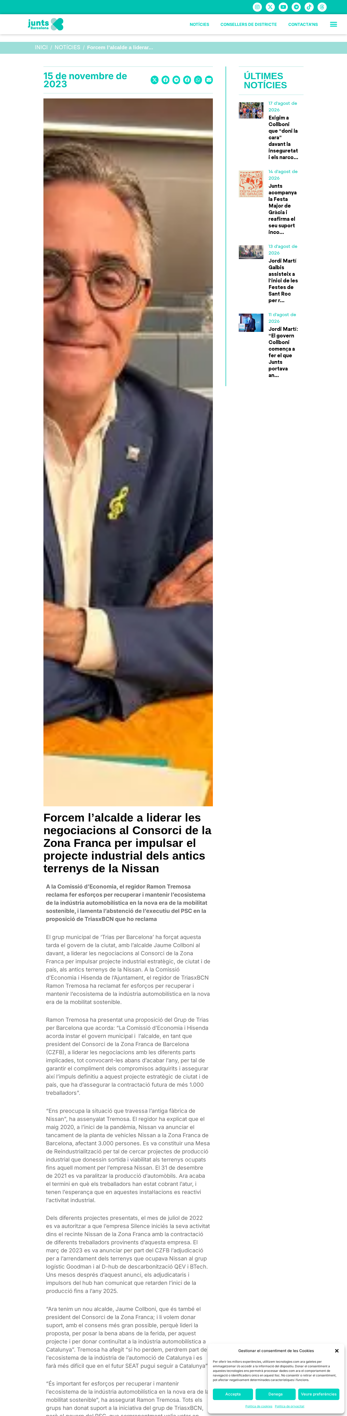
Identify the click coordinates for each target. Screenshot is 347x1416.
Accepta (233, 1394)
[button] (336, 1350)
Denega (276, 1394)
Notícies (199, 24)
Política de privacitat (289, 1406)
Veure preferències (319, 1394)
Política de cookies (258, 1406)
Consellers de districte (248, 24)
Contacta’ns (303, 24)
